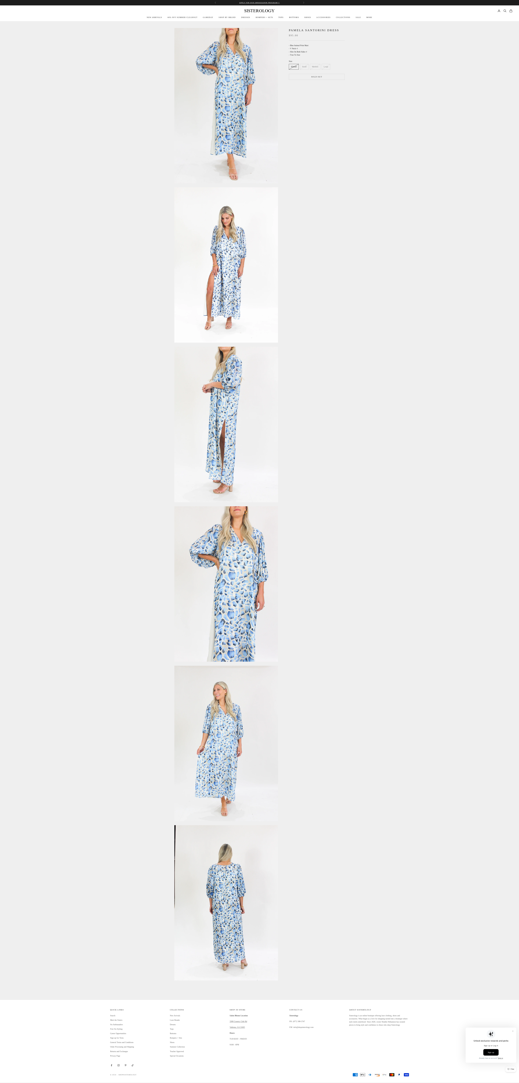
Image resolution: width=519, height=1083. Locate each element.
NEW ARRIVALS (154, 17)
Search (112, 1016)
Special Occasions (177, 1056)
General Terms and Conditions (121, 1042)
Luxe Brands (175, 1020)
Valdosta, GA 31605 (237, 1027)
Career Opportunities (118, 1033)
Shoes (172, 1042)
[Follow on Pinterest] (125, 1065)
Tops (172, 1029)
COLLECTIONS (343, 17)
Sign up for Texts (117, 1038)
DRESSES (245, 17)
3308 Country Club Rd (238, 1021)
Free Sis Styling (116, 1029)
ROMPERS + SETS (264, 17)
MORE (369, 17)
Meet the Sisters (116, 1020)
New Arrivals (175, 1016)
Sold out (316, 77)
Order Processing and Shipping (122, 1047)
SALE (358, 17)
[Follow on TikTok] (132, 1065)
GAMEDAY (208, 17)
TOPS (281, 17)
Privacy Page (115, 1056)
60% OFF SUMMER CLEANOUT (183, 17)
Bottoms (173, 1033)
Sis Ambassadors (116, 1025)
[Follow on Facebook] (111, 1065)
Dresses (173, 1025)
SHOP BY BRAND (227, 17)
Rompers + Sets (176, 1038)
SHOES (307, 17)
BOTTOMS (294, 17)
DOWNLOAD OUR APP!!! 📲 (259, 3)
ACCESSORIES (323, 17)
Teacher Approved (177, 1051)
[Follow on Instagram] (118, 1065)
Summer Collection (177, 1047)
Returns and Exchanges (119, 1051)
